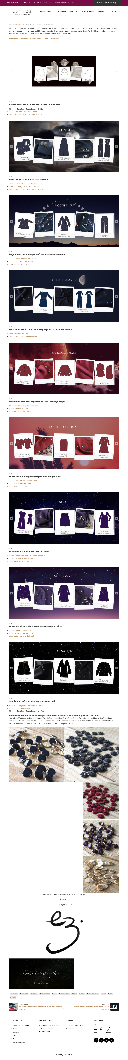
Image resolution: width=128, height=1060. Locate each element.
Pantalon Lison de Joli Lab (19, 264)
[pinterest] (101, 1040)
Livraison (16, 1029)
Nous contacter (19, 1039)
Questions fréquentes (21, 1025)
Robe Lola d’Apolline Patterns (20, 561)
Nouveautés (102, 11)
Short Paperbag (15, 705)
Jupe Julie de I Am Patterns (20, 483)
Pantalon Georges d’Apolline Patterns (24, 186)
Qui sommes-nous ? (75, 1025)
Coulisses (115, 11)
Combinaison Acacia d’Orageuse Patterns (26, 189)
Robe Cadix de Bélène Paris (20, 708)
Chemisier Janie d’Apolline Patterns (23, 406)
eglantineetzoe (45, 993)
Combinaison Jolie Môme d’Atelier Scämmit (27, 556)
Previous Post (40, 1005)
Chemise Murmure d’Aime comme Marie (25, 114)
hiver (55, 993)
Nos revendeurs (19, 1042)
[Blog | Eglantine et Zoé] (22, 11)
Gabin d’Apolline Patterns (32, 705)
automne (14, 993)
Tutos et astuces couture (66, 11)
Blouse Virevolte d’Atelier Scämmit (23, 112)
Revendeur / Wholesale (49, 1025)
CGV (15, 1035)
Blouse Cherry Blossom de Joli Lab (22, 259)
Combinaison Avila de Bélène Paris (23, 336)
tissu (111, 993)
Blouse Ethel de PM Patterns (20, 408)
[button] (11, 71)
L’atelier (71, 1029)
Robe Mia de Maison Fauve (20, 411)
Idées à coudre (46, 11)
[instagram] (106, 1040)
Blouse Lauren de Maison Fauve (21, 631)
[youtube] (111, 1040)
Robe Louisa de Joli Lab (18, 334)
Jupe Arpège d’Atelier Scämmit (21, 636)
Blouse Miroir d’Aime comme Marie (23, 481)
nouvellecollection (94, 993)
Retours (16, 1032)
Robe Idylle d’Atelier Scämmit (21, 633)
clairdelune (25, 993)
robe (104, 993)
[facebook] (96, 1040)
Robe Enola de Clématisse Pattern (23, 184)
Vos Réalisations (87, 11)
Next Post (91, 1005)
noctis (82, 993)
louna (75, 993)
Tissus (14, 997)
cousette (34, 993)
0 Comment (38, 24)
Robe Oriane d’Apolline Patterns (22, 261)
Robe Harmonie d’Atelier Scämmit (23, 486)
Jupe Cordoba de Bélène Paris (21, 558)
